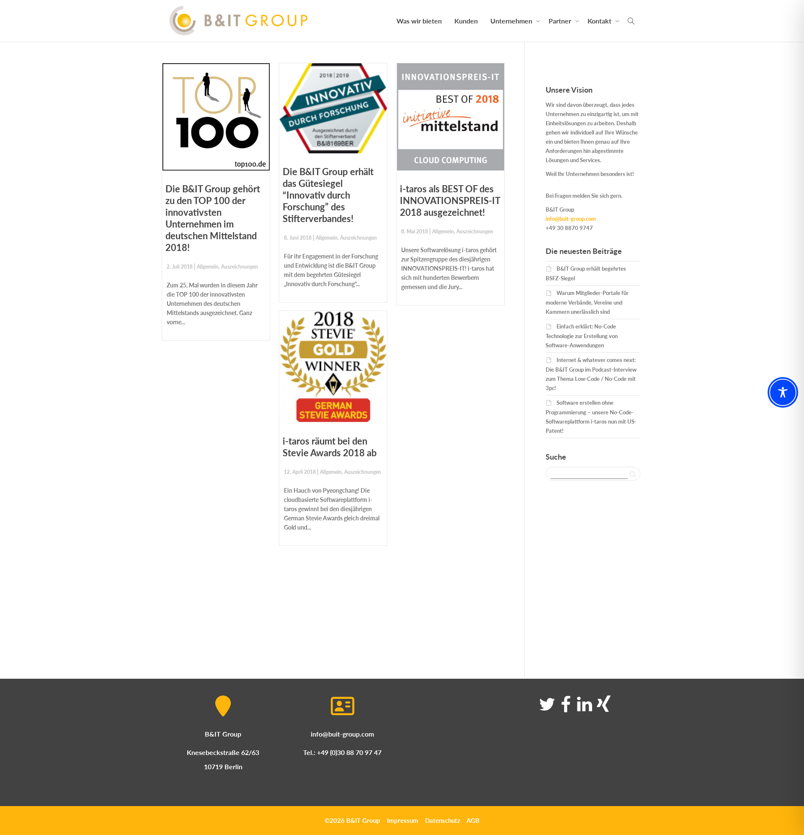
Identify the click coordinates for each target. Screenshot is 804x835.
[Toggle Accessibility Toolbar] (783, 392)
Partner (561, 21)
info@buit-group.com (571, 218)
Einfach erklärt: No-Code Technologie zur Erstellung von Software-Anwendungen (582, 336)
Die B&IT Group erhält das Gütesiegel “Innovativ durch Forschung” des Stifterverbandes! (328, 195)
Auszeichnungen (239, 267)
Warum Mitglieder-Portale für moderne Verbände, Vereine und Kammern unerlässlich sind (587, 302)
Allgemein (208, 267)
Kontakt (600, 21)
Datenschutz (442, 820)
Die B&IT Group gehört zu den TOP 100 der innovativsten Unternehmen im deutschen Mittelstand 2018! (212, 218)
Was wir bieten (419, 21)
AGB (472, 820)
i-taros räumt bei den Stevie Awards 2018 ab (329, 446)
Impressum (402, 820)
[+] (216, 117)
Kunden (466, 21)
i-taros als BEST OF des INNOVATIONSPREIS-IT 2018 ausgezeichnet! (450, 200)
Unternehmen (512, 21)
